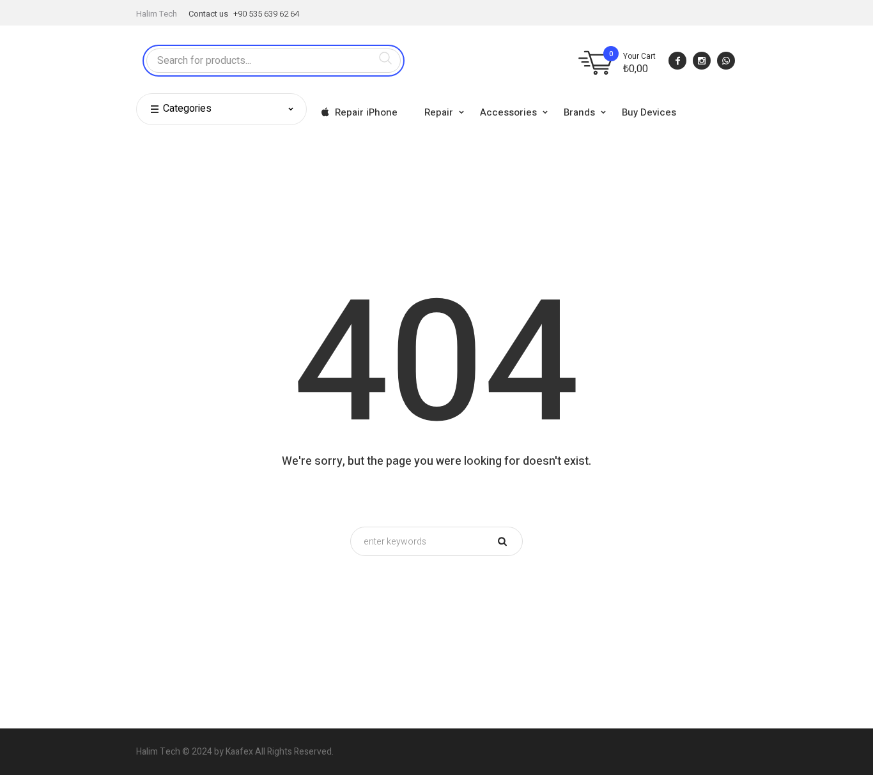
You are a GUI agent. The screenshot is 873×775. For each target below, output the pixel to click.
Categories (187, 108)
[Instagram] (702, 61)
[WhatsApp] (726, 61)
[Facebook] (677, 61)
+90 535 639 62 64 (266, 14)
